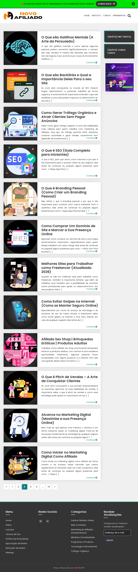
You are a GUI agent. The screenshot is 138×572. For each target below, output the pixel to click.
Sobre (8, 525)
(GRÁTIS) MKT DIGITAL (119, 36)
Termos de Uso (13, 534)
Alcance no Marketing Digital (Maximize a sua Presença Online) (66, 418)
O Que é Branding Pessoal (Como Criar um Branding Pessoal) (63, 192)
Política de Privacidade (17, 538)
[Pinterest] (47, 521)
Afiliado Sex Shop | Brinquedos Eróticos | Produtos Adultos (67, 341)
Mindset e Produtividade (83, 537)
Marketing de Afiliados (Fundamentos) (82, 531)
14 (49, 486)
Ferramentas (119, 15)
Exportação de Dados (16, 543)
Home (86, 15)
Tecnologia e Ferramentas (84, 546)
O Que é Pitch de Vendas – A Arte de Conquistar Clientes (69, 379)
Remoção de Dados (15, 548)
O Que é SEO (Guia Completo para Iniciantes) (65, 152)
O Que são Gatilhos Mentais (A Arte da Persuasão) (67, 39)
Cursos (107, 15)
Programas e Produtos (82, 542)
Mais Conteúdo (78, 525)
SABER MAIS (105, 3)
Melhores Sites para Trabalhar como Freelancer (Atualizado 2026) (67, 267)
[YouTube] (40, 521)
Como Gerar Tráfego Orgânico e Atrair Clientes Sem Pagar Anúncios (68, 116)
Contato (10, 529)
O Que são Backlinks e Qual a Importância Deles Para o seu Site (66, 79)
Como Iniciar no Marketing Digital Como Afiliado (64, 454)
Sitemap (10, 552)
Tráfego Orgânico (80, 551)
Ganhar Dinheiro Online (82, 520)
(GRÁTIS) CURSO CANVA (116, 51)
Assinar (109, 540)
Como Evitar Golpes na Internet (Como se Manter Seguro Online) (69, 303)
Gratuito (96, 15)
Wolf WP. (81, 568)
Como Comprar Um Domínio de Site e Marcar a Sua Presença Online (68, 230)
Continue (90, 62)
